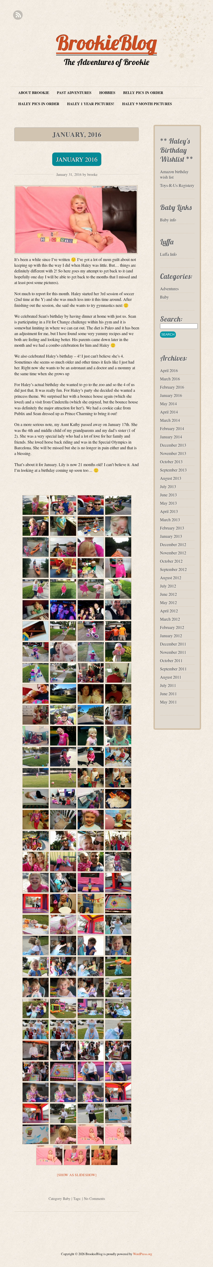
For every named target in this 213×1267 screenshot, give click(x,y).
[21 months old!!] (90, 1134)
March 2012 (170, 619)
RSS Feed (18, 15)
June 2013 (168, 494)
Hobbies (107, 92)
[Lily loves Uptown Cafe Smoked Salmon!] (90, 568)
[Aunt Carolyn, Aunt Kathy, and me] (118, 694)
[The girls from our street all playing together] (35, 757)
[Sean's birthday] (90, 673)
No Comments (94, 1198)
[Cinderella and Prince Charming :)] (90, 1071)
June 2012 (168, 594)
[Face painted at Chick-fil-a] (63, 736)
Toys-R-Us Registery (177, 185)
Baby (66, 1198)
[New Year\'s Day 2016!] (63, 505)
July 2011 (168, 685)
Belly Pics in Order (143, 92)
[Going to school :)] (90, 778)
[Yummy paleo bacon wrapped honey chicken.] (118, 799)
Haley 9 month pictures (147, 103)
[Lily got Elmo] (90, 736)
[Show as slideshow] (76, 1174)
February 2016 (172, 387)
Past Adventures (74, 92)
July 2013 (168, 486)
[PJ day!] (35, 736)
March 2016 (170, 378)
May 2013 (168, 503)
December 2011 (173, 644)
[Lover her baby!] (35, 799)
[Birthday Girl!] (90, 820)
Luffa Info (168, 254)
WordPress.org (142, 1253)
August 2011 (170, 677)
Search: (171, 318)
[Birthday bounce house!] (90, 883)
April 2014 (169, 412)
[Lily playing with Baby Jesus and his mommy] (63, 568)
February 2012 (172, 627)
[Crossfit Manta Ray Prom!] (63, 610)
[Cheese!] (118, 715)
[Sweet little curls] (63, 1134)
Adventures (169, 288)
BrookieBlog (106, 42)
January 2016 (76, 159)
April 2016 (169, 370)
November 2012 (173, 552)
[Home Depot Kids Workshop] (90, 526)
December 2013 (173, 445)
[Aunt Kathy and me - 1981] (90, 694)
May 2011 (168, 702)
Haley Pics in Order (38, 103)
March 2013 (170, 519)
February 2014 (172, 428)
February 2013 (172, 528)
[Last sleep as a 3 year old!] (63, 820)
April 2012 (169, 610)
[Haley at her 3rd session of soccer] (35, 778)
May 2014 (168, 403)
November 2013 (173, 453)
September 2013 (173, 470)
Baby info (168, 219)
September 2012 (173, 569)
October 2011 (171, 660)
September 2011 (173, 668)
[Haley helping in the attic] (35, 631)
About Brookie (33, 92)
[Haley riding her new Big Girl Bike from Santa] (63, 631)
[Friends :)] (35, 673)
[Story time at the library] (63, 799)
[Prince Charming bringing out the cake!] (35, 1050)
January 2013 (171, 536)
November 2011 (173, 652)
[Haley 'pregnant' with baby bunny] (35, 715)
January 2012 (171, 635)
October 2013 (171, 461)
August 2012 (170, 577)
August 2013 (170, 478)
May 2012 (168, 602)
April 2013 (169, 511)
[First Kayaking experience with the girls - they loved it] (35, 547)
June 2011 (168, 693)
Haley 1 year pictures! (90, 103)
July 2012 (168, 586)
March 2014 (170, 420)
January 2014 (171, 436)
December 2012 (173, 544)
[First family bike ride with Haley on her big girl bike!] (63, 715)
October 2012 (171, 561)
